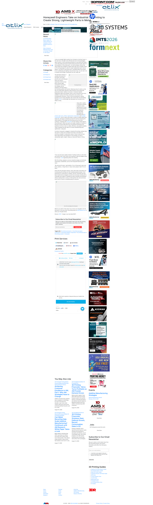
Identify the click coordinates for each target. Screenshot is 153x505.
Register (29, 24)
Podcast (60, 489)
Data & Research (27, 27)
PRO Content (36, 27)
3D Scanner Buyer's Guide (97, 470)
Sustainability (61, 415)
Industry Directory (78, 493)
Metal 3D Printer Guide (96, 472)
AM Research (62, 414)
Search (132, 1)
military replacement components (71, 115)
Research (45, 495)
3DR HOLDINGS (74, 503)
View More (46, 55)
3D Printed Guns (47, 79)
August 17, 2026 (58, 443)
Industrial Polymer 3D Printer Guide (99, 473)
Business (62, 383)
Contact (60, 495)
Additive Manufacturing (79, 490)
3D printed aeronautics (66, 231)
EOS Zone (93, 475)
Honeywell (69, 121)
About (44, 490)
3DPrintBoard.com (81, 210)
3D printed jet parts (81, 232)
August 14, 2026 (75, 441)
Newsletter (45, 493)
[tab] (59, 242)
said (62, 157)
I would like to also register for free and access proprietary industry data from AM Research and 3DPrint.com (99, 454)
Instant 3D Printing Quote (53, 27)
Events (44, 492)
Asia (59, 383)
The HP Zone (94, 477)
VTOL (60, 99)
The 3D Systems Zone (96, 476)
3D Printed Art (46, 74)
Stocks (76, 383)
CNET (60, 214)
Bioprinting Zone (95, 479)
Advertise (43, 27)
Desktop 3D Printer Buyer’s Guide (98, 469)
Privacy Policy (99, 503)
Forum (59, 492)
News (84, 1)
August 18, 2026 (58, 409)
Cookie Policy (106, 503)
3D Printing (57, 381)
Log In (24, 24)
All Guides (93, 483)
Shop (59, 493)
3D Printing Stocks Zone (96, 482)
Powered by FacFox (59, 251)
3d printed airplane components (68, 232)
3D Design (45, 72)
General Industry (62, 384)
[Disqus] (71, 330)
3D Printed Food (47, 77)
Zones (87, 1)
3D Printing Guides (97, 467)
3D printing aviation (59, 234)
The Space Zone (94, 480)
